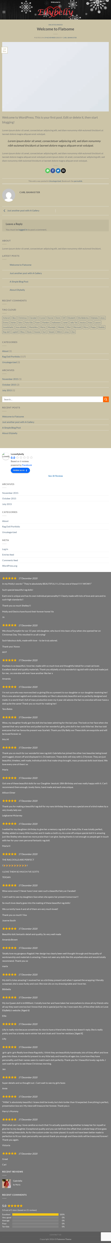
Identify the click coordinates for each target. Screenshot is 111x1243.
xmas (66, 332)
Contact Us (55, 1235)
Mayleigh (52, 327)
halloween (56, 322)
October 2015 (9, 384)
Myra (86, 327)
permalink (78, 181)
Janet (65, 322)
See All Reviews (55, 475)
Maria (42, 327)
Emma (5, 322)
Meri (69, 327)
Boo (14, 318)
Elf (64, 318)
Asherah (6, 318)
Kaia (90, 322)
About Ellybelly (17, 289)
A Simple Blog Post (19, 281)
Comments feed (10, 560)
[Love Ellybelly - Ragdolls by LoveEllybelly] (55, 12)
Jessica (83, 322)
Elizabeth (71, 318)
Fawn (37, 322)
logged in (22, 229)
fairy (20, 322)
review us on (19, 470)
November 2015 (10, 379)
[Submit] (106, 399)
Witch (59, 332)
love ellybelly (21, 327)
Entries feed (8, 554)
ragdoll (15, 332)
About (5, 351)
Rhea (22, 332)
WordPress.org (9, 565)
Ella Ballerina (83, 318)
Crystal (42, 318)
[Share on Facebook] (52, 170)
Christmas (22, 318)
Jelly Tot (73, 322)
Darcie (50, 318)
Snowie (37, 332)
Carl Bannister (70, 38)
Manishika (33, 327)
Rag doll (6, 332)
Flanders (45, 322)
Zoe (73, 332)
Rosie (29, 332)
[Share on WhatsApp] (47, 170)
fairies (13, 322)
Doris (58, 318)
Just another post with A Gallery (23, 210)
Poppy (93, 327)
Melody (61, 327)
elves (102, 318)
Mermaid (77, 327)
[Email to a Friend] (63, 170)
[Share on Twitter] (58, 170)
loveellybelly (8, 327)
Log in (5, 549)
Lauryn (97, 322)
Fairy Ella (29, 322)
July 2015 (7, 390)
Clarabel (32, 318)
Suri (44, 332)
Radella (101, 327)
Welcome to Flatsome (20, 264)
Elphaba (94, 318)
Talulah (51, 332)
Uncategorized (55, 25)
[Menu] (4, 11)
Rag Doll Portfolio (11, 356)
